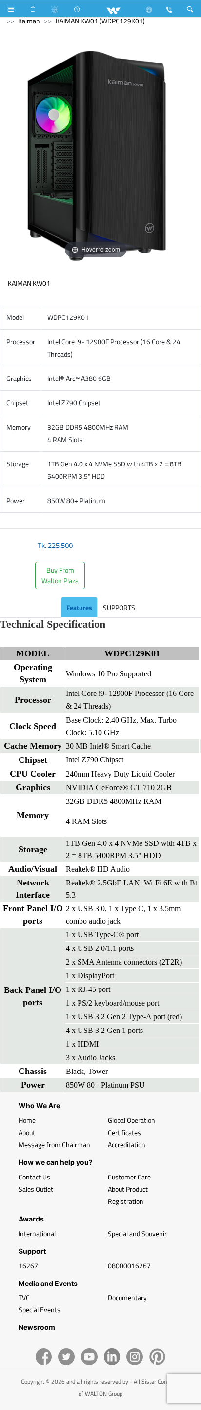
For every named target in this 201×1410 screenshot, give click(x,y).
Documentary (127, 1297)
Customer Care (129, 1177)
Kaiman (29, 21)
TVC (24, 1297)
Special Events (39, 1310)
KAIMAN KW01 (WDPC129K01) (100, 21)
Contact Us (34, 1177)
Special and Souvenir (137, 1233)
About (27, 1132)
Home (27, 1120)
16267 (28, 1266)
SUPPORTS (119, 607)
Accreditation (126, 1144)
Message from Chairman (54, 1144)
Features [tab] (79, 607)
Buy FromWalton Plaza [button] (60, 575)
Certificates (124, 1132)
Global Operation (131, 1120)
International (37, 1233)
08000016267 (129, 1266)
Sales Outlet (36, 1189)
